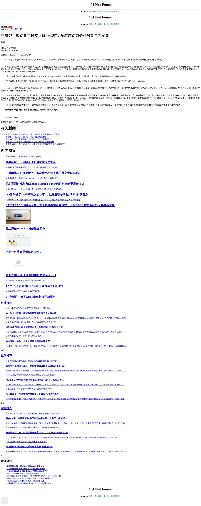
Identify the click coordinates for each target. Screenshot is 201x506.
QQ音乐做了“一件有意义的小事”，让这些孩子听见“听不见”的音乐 (47, 194)
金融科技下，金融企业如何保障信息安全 (31, 162)
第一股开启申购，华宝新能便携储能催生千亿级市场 (31, 313)
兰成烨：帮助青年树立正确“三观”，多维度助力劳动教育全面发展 (32, 134)
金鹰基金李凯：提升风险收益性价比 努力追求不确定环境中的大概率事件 (36, 144)
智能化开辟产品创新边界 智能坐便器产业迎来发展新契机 (30, 478)
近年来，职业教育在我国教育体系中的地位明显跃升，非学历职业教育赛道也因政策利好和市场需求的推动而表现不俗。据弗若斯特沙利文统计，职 (66, 371)
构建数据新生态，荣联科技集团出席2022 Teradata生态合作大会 (37, 432)
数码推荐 (6, 355)
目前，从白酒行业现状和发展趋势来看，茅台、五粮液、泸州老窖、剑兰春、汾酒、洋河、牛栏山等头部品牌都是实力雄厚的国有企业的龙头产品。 (66, 423)
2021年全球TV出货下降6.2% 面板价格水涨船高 (26, 469)
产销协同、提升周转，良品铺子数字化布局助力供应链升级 (30, 142)
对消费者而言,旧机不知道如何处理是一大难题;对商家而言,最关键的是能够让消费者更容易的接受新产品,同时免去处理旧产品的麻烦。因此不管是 (65, 399)
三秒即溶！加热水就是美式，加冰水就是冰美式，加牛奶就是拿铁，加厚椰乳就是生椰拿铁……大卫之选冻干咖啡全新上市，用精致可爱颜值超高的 (66, 346)
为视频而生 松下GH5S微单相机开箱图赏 (30, 296)
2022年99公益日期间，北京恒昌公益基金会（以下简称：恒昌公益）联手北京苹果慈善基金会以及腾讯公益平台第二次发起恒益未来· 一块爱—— (65, 385)
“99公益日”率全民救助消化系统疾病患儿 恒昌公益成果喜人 (35, 380)
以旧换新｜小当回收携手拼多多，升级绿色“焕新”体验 (32, 394)
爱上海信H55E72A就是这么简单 (25, 228)
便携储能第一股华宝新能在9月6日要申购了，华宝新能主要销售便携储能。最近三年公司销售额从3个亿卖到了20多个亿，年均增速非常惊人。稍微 (66, 318)
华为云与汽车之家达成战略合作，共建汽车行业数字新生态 (34, 327)
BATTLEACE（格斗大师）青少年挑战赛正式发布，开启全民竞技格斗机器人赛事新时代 (60, 205)
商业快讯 (14, 29)
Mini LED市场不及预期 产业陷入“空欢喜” (23, 474)
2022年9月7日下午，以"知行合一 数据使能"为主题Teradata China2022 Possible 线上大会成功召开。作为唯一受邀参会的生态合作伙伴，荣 (61, 437)
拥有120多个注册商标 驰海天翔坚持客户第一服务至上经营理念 (36, 418)
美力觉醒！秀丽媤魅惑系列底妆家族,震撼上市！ (29, 446)
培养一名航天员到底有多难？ (24, 251)
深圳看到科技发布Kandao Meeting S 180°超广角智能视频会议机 (45, 183)
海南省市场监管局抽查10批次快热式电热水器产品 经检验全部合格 (34, 476)
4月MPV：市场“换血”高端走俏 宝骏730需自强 (34, 285)
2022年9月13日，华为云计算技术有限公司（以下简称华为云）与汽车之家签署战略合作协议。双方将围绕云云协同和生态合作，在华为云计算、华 (66, 332)
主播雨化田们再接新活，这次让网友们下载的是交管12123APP (44, 172)
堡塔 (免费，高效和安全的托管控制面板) (104, 11)
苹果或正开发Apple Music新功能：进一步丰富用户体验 (29, 483)
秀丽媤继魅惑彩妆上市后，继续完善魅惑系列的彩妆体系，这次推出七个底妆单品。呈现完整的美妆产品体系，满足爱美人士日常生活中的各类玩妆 (66, 451)
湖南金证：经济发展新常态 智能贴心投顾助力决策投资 (28, 139)
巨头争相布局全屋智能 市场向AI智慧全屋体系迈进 (27, 471)
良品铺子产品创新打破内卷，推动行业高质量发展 (26, 137)
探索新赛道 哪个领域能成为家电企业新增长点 (25, 466)
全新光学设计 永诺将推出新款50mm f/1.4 (31, 275)
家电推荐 (6, 408)
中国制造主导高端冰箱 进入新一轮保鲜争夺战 (25, 481)
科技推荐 (6, 302)
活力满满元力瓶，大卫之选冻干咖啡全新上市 (28, 341)
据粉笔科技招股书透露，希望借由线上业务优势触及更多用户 (35, 365)
